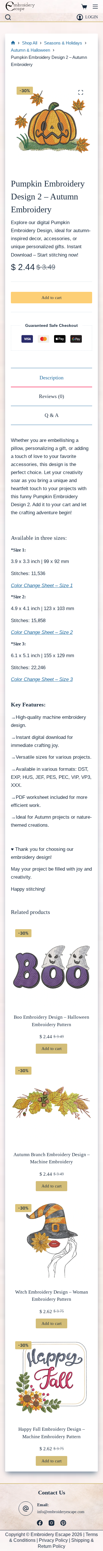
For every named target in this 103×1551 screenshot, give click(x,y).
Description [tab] (51, 378)
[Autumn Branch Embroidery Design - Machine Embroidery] (51, 1103)
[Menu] (95, 6)
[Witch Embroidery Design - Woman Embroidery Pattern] (51, 1240)
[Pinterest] (63, 1523)
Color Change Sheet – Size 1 (42, 585)
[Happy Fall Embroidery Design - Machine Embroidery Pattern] (51, 1377)
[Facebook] (40, 1523)
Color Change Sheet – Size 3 (42, 679)
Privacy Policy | (55, 1540)
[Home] (13, 43)
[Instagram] (51, 1523)
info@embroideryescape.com (60, 1511)
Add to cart (51, 297)
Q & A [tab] (52, 415)
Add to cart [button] (51, 1048)
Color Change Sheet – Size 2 (42, 632)
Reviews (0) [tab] (51, 396)
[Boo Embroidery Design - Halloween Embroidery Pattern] (51, 965)
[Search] (8, 17)
